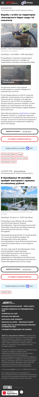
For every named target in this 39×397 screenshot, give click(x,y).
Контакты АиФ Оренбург (12, 319)
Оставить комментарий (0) (19, 139)
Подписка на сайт (10, 314)
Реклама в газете (26, 322)
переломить (24, 113)
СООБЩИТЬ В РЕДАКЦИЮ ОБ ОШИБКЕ (17, 329)
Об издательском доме (12, 306)
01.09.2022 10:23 (6, 8)
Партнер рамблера (19, 387)
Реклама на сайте (9, 322)
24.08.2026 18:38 (6, 171)
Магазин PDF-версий (10, 316)
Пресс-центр (29, 306)
